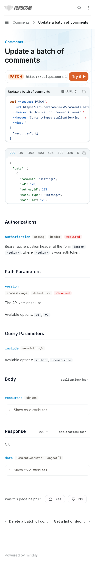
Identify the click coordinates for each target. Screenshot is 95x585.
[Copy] (63, 76)
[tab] (12, 153)
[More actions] (88, 7)
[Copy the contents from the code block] (84, 92)
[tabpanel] (47, 180)
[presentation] (46, 76)
